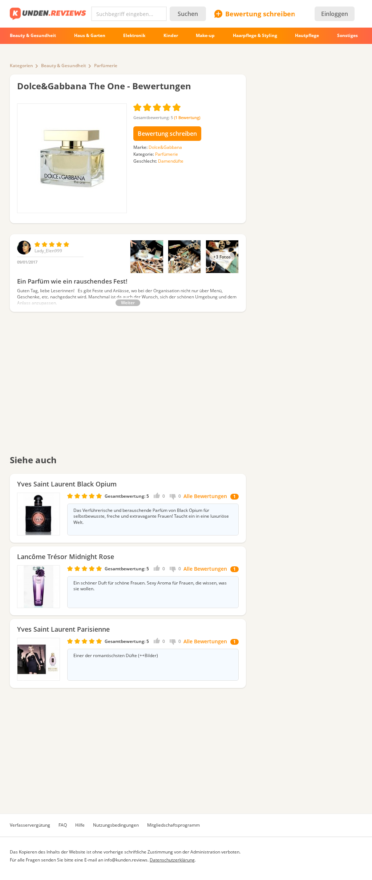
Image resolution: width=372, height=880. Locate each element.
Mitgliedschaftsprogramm (173, 825)
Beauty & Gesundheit (63, 65)
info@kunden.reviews (125, 860)
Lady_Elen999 (48, 251)
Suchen (188, 14)
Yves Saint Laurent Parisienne (63, 629)
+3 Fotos (222, 257)
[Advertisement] (127, 388)
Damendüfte (170, 161)
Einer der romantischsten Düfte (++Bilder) (115, 656)
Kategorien (21, 65)
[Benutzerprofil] (24, 253)
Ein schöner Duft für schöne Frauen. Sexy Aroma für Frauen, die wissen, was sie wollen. (150, 586)
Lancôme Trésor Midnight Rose (65, 556)
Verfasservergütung (30, 825)
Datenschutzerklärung (172, 860)
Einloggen (334, 14)
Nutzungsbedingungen (116, 825)
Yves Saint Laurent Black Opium (67, 484)
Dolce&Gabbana (165, 147)
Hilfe (80, 825)
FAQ (62, 825)
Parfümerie (105, 65)
